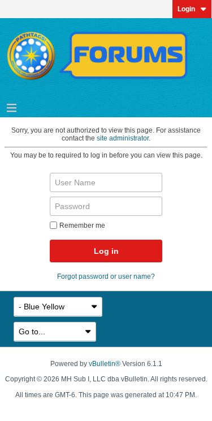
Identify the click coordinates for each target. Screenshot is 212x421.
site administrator (123, 138)
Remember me (82, 225)
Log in (106, 251)
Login (186, 9)
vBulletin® (104, 364)
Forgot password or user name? (106, 276)
